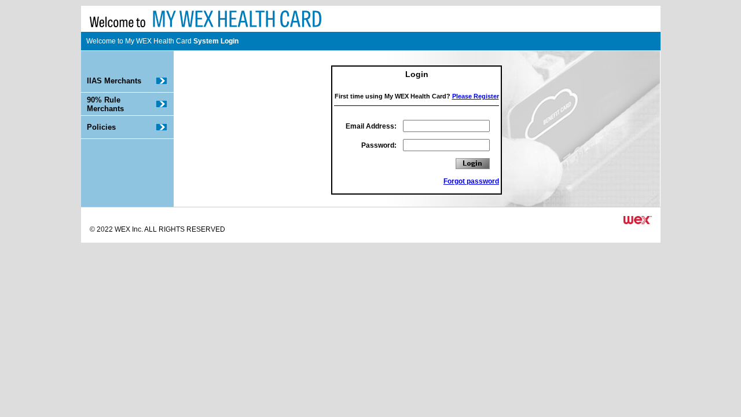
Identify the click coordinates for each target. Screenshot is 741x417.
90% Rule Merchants (105, 104)
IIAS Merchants (114, 80)
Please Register (475, 96)
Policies (101, 127)
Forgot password (471, 181)
